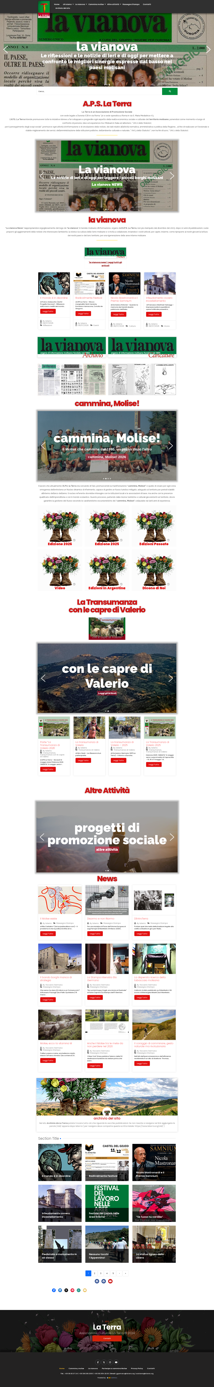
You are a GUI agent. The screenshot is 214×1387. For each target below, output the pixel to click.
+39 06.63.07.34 (71, 1374)
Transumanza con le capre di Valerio (52, 755)
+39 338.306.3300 (86, 1374)
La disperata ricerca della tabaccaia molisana (150, 979)
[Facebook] (97, 1281)
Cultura (132, 326)
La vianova (80, 4)
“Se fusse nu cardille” (149, 1217)
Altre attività (113, 4)
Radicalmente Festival (88, 298)
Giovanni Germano (54, 985)
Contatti (147, 4)
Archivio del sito (62, 8)
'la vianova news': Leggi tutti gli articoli (105, 264)
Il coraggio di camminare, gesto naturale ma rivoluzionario (153, 1045)
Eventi (96, 325)
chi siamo (67, 4)
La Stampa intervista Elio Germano (102, 979)
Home (56, 4)
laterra (48, 321)
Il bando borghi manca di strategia (56, 979)
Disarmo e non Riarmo (100, 918)
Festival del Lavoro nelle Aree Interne (104, 1215)
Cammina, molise (76, 1368)
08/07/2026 (118, 326)
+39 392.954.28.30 (101, 1374)
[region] (107, 49)
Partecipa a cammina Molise (114, 1368)
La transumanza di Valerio (86, 743)
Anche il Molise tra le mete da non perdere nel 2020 (105, 1045)
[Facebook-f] (98, 1362)
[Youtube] (110, 1281)
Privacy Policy (137, 1368)
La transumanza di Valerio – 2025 (122, 743)
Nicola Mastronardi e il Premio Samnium (124, 299)
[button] (6, 49)
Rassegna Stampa (131, 4)
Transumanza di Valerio (89, 750)
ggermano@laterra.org (125, 1374)
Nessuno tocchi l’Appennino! (98, 1255)
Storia (167, 326)
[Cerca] (170, 91)
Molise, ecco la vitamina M (56, 1043)
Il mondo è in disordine (54, 298)
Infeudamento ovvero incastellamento (159, 299)
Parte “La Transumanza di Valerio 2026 (50, 745)
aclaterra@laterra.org (144, 1374)
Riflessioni (47, 325)
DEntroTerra (141, 918)
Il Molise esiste (48, 918)
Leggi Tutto (48, 311)
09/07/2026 (48, 323)
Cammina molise (96, 4)
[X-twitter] (104, 1362)
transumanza (49, 753)
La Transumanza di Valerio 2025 (157, 743)
